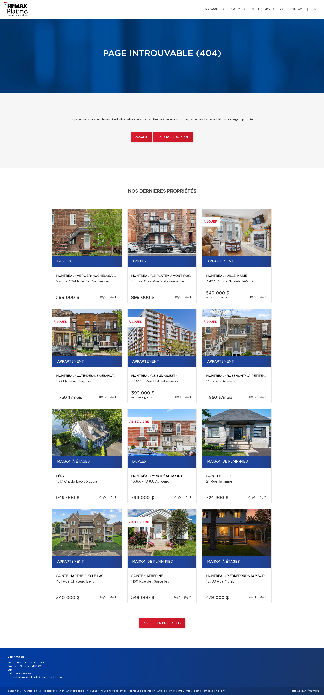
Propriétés (214, 9)
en (314, 9)
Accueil (141, 137)
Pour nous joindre (172, 137)
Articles (238, 9)
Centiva (314, 690)
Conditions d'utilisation (178, 691)
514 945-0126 (22, 673)
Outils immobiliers (267, 9)
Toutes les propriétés (162, 623)
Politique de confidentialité (145, 691)
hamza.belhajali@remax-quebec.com (41, 677)
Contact (297, 9)
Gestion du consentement (209, 691)
